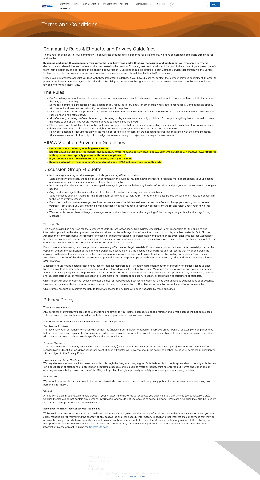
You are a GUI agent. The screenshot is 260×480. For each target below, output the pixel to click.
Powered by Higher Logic (130, 476)
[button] (117, 4)
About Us (179, 457)
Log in (215, 4)
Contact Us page (98, 426)
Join (133, 457)
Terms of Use (181, 460)
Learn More (137, 463)
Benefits (135, 460)
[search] (173, 4)
